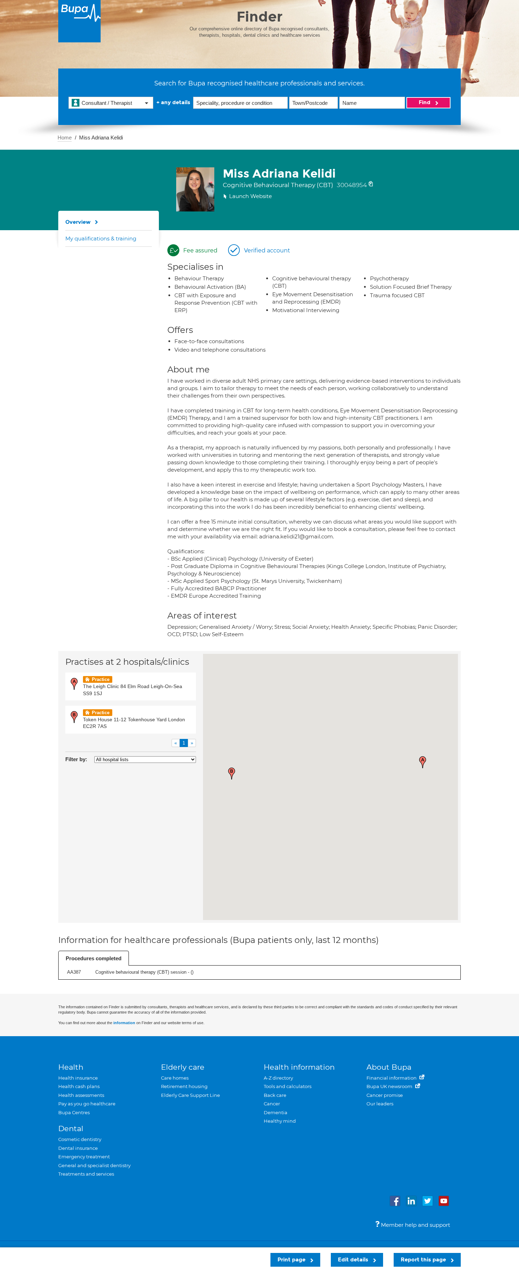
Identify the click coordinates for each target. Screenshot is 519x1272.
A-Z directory (278, 1078)
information (124, 1023)
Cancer (272, 1103)
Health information (299, 1067)
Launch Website (250, 196)
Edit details (354, 1259)
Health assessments (81, 1095)
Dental (70, 1128)
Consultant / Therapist (107, 103)
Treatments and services (86, 1174)
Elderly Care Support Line (190, 1095)
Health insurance (78, 1078)
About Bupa (388, 1067)
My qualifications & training (100, 238)
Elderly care (182, 1067)
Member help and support (415, 1225)
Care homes (175, 1078)
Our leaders (379, 1103)
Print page (292, 1259)
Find (425, 102)
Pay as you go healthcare (86, 1103)
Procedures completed (93, 958)
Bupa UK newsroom (389, 1086)
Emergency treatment (84, 1156)
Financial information (392, 1078)
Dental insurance (78, 1148)
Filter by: (76, 759)
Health (70, 1067)
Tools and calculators (287, 1086)
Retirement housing (184, 1086)
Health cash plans (79, 1086)
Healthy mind (280, 1121)
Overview (78, 222)
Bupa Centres (74, 1112)
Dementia (275, 1112)
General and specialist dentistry (94, 1165)
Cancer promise (384, 1095)
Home (65, 138)
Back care (275, 1095)
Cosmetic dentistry (79, 1139)
